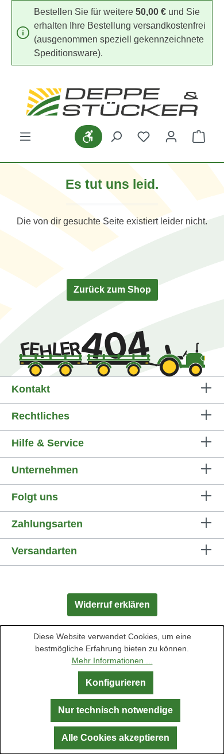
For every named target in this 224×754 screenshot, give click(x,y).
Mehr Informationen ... (112, 660)
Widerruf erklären (112, 604)
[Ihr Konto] (171, 136)
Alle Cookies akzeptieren (115, 738)
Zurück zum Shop (112, 289)
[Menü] (25, 136)
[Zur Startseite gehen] (112, 102)
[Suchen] (116, 136)
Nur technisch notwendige (115, 710)
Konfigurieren (116, 682)
